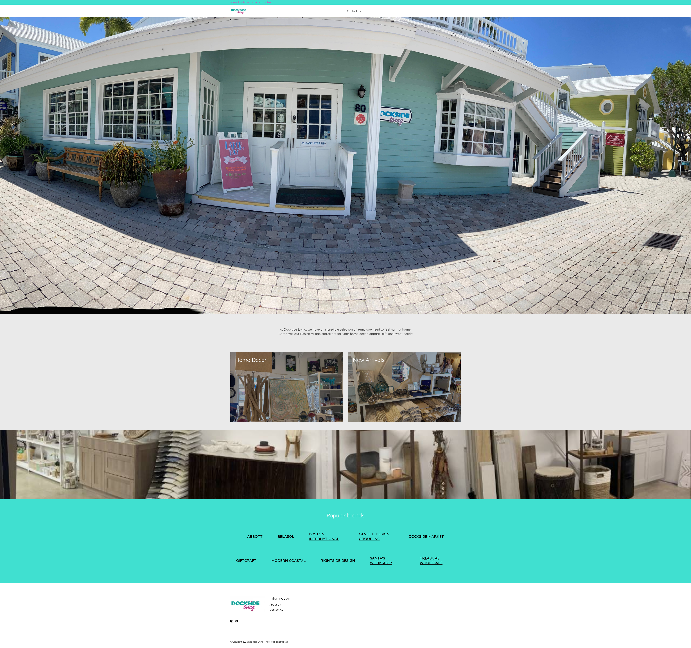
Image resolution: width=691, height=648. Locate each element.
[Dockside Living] (239, 11)
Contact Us (354, 11)
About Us (275, 604)
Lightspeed (282, 641)
